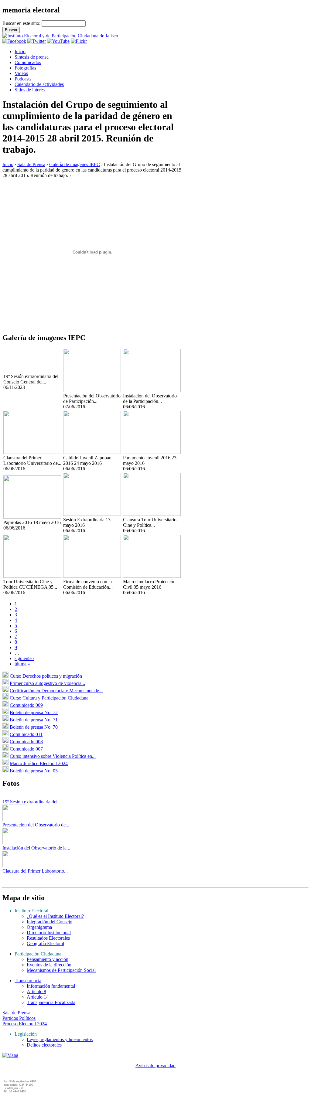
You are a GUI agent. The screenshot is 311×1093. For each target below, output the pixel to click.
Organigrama (39, 927)
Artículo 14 (38, 996)
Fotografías (25, 67)
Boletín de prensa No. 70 (34, 727)
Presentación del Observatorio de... (35, 824)
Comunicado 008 (26, 741)
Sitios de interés (30, 89)
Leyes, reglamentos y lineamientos (60, 1039)
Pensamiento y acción (47, 959)
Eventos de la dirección (49, 964)
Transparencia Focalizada (51, 1002)
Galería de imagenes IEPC (74, 164)
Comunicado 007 (26, 748)
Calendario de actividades (39, 84)
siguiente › (24, 658)
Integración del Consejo (49, 921)
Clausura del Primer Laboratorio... (35, 870)
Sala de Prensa (31, 164)
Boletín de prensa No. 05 (34, 770)
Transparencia (28, 980)
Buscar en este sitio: (22, 23)
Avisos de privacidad (155, 1065)
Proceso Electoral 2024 (24, 1023)
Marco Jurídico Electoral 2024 (39, 763)
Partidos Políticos (19, 1018)
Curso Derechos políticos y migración (46, 676)
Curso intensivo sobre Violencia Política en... (53, 756)
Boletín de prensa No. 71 (34, 719)
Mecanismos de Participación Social (61, 970)
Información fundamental (51, 986)
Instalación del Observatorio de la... (36, 847)
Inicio (20, 51)
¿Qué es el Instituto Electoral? (55, 916)
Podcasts (23, 78)
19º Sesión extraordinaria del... (31, 801)
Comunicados (28, 62)
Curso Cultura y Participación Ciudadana (49, 697)
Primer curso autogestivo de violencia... (47, 683)
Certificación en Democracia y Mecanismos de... (56, 690)
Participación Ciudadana (38, 953)
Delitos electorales (44, 1044)
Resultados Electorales (48, 938)
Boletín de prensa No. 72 (34, 712)
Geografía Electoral (45, 943)
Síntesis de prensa (32, 57)
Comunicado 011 (26, 734)
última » (22, 663)
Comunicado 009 (26, 705)
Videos (21, 73)
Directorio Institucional (49, 932)
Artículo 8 (36, 991)
